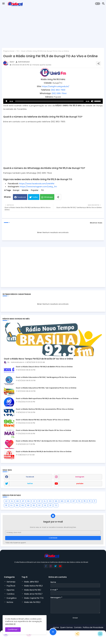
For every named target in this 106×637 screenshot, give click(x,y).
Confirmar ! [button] (13, 629)
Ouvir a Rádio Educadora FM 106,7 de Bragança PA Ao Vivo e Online (46, 377)
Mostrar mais (96, 223)
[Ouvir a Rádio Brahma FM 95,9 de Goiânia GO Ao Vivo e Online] (9, 454)
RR (28, 505)
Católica (10, 594)
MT (74, 501)
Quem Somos (66, 627)
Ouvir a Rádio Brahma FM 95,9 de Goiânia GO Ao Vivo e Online (43, 451)
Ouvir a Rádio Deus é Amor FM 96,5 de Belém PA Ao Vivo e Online (44, 367)
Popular (34, 190)
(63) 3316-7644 (59, 93)
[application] (53, 101)
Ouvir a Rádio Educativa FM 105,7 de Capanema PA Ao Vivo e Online (46, 388)
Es (45, 501)
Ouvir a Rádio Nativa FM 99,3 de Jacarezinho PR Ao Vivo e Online (44, 409)
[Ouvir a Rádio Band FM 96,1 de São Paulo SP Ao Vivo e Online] (9, 423)
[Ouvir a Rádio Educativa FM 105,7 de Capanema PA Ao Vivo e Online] (9, 391)
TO (18, 51)
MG (62, 501)
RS (34, 505)
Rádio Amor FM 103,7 (33, 594)
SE (45, 505)
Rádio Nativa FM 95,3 (33, 585)
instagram (79, 477)
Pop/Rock (11, 585)
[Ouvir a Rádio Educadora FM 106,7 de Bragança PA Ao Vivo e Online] (9, 380)
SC (39, 505)
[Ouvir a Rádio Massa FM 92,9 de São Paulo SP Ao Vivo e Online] (9, 433)
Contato (78, 627)
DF (39, 501)
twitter (30, 483)
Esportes (10, 590)
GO (50, 501)
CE (34, 501)
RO (23, 505)
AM (17, 501)
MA (56, 501)
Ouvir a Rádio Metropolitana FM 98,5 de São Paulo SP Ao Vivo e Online (47, 398)
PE (89, 501)
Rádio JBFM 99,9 (31, 581)
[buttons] (46, 566)
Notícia (10, 602)
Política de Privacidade (93, 627)
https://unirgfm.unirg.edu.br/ (55, 86)
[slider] (97, 101)
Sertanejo (11, 581)
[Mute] (92, 101)
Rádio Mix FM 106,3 (32, 602)
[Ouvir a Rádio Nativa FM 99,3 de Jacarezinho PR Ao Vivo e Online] (9, 412)
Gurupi (16, 190)
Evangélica (11, 598)
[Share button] (58, 197)
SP (50, 505)
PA (79, 501)
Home (56, 627)
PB (84, 501)
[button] (97, 3)
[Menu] (3, 3)
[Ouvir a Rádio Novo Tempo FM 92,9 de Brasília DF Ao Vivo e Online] (53, 339)
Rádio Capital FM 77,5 (33, 598)
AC (6, 501)
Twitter (35, 197)
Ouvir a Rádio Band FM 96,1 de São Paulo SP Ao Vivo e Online (42, 420)
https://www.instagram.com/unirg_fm (38, 186)
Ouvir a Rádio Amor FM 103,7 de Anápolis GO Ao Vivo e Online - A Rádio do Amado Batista (56, 441)
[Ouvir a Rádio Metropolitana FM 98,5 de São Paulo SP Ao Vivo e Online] (9, 401)
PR (6, 505)
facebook (30, 477)
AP (23, 501)
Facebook (21, 197)
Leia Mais (9, 624)
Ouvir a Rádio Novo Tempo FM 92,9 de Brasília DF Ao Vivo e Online (38, 358)
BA (28, 501)
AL (12, 501)
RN (17, 505)
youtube (79, 483)
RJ (12, 505)
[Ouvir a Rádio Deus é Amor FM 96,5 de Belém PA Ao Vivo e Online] (9, 370)
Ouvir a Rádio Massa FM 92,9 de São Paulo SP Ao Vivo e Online (43, 430)
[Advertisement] (53, 28)
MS (68, 501)
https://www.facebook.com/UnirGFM (36, 183)
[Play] (6, 101)
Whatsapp (48, 197)
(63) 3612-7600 (58, 90)
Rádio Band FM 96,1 (32, 590)
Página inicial (8, 51)
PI (94, 501)
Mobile (25, 190)
